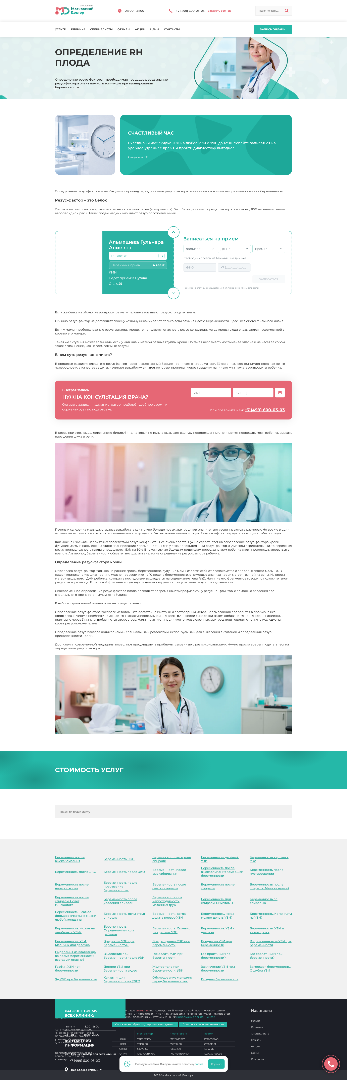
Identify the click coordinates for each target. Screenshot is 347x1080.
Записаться (269, 279)
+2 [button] (161, 255)
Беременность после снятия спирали (169, 886)
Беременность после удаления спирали (120, 901)
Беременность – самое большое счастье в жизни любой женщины (75, 915)
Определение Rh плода (120, 648)
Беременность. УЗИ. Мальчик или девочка (72, 943)
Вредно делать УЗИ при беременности (171, 943)
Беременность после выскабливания (169, 871)
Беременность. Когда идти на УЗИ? (271, 915)
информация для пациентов (195, 1016)
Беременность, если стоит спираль (124, 915)
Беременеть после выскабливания (70, 859)
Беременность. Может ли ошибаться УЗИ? (75, 930)
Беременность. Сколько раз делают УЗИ (171, 930)
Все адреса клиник (86, 1069)
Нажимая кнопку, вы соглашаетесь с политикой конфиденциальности (221, 288)
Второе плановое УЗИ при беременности (271, 943)
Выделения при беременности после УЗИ (124, 955)
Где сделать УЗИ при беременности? (266, 955)
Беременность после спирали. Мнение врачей (269, 886)
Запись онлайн (273, 29)
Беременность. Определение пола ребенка (119, 930)
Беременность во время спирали (171, 859)
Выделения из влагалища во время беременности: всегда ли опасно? (75, 955)
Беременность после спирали (218, 886)
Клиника (78, 29)
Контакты (172, 29)
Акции (140, 29)
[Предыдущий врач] (173, 232)
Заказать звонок (219, 10)
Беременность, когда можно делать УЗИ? (217, 915)
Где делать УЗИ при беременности (167, 955)
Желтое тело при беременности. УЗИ (167, 968)
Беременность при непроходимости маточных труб (167, 901)
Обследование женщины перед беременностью (172, 979)
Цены (154, 29)
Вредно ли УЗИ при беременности (216, 943)
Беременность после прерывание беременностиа (120, 886)
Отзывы (123, 29)
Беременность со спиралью (264, 901)
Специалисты (101, 29)
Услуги (60, 29)
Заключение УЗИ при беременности (218, 968)
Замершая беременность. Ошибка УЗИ (270, 968)
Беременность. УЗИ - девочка (217, 930)
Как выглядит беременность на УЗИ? (122, 979)
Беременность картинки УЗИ (269, 859)
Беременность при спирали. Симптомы (217, 901)
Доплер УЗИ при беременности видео (120, 968)
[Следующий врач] (173, 293)
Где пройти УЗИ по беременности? (216, 955)
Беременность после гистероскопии (266, 871)
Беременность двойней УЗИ (220, 859)
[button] (161, 256)
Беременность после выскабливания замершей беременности (222, 871)
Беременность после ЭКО (75, 872)
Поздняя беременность (219, 979)
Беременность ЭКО (119, 859)
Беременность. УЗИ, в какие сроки (267, 930)
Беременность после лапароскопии (72, 886)
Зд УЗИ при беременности (76, 979)
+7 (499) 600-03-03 (265, 409)
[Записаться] (280, 392)
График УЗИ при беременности (68, 968)
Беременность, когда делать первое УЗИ (169, 915)
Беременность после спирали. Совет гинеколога (72, 901)
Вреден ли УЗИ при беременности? (119, 943)
